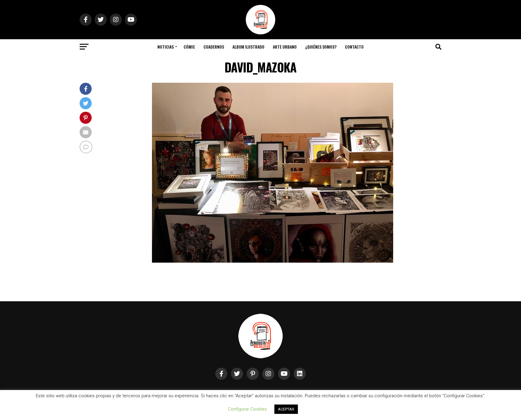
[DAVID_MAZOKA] (272, 261)
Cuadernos (214, 46)
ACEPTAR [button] (286, 409)
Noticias (165, 46)
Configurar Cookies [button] (247, 409)
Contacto (354, 46)
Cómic (189, 46)
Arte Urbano (285, 46)
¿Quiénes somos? (320, 46)
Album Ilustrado (248, 46)
